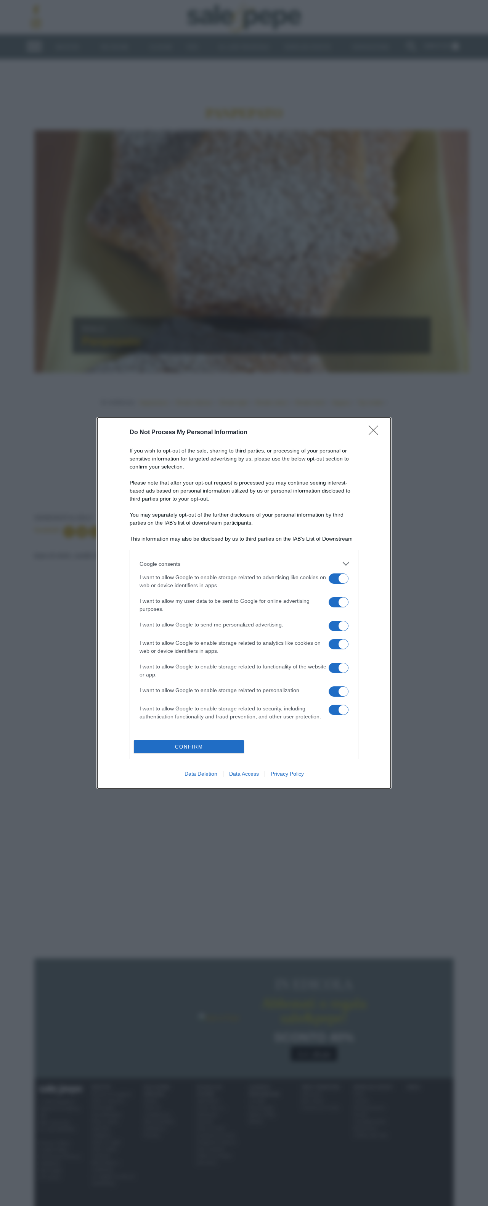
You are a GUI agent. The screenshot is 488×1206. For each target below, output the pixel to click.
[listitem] (244, 564)
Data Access (244, 774)
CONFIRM (189, 747)
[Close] (376, 432)
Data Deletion (201, 774)
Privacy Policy (287, 774)
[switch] (338, 578)
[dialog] (244, 603)
